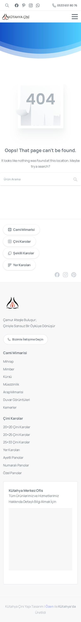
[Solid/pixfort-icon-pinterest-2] (74, 274)
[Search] (75, 179)
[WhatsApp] (37, 5)
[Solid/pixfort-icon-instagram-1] (65, 274)
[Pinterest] (23, 5)
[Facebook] (16, 5)
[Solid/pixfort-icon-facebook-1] (57, 274)
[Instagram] (30, 5)
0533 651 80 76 (67, 5)
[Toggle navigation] (75, 16)
